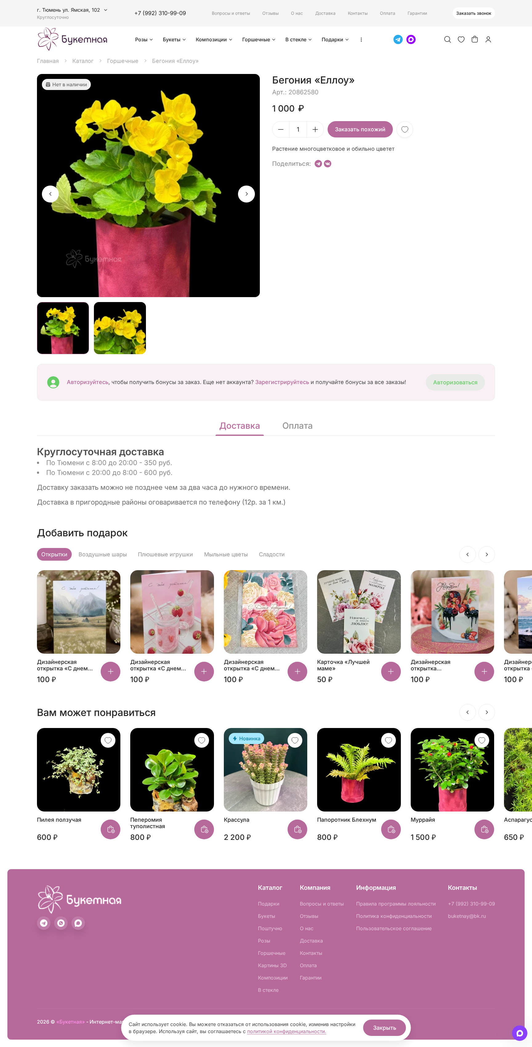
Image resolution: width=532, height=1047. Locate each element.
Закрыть (384, 1028)
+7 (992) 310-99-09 (160, 13)
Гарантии (417, 13)
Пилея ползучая (59, 819)
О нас (297, 13)
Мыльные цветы (226, 554)
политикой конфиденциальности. (286, 1031)
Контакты (358, 13)
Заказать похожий (360, 129)
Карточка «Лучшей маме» (343, 665)
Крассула (236, 819)
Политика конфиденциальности (394, 916)
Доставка (325, 13)
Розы (141, 39)
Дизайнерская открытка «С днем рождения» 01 (155, 665)
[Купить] (110, 671)
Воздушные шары (103, 554)
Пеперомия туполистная (147, 822)
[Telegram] (398, 39)
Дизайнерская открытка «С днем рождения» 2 (62, 665)
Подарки (332, 39)
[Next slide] (246, 194)
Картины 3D (272, 965)
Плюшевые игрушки (165, 554)
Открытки (54, 554)
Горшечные (256, 39)
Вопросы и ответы (231, 13)
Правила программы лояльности (396, 904)
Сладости (272, 554)
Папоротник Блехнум (346, 819)
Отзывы (270, 13)
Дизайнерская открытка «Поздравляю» (431, 665)
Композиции (211, 39)
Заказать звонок (473, 13)
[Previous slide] (50, 194)
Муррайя (423, 819)
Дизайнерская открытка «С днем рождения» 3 (249, 665)
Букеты (171, 39)
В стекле (295, 39)
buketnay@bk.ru (467, 916)
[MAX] (411, 39)
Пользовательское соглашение (394, 928)
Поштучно (270, 928)
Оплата (387, 13)
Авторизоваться (455, 382)
